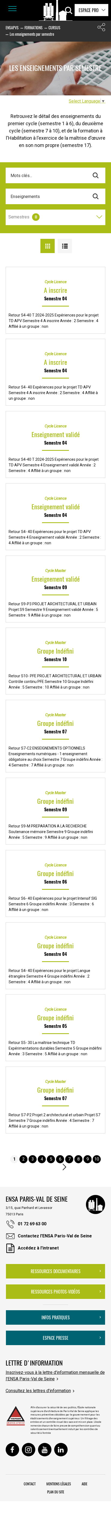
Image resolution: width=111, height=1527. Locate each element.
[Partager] (101, 28)
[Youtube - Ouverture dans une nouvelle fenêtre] (44, 1449)
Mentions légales (58, 1483)
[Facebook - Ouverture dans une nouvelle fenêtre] (12, 1449)
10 (96, 1159)
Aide (84, 1483)
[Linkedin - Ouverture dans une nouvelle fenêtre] (61, 1449)
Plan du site (55, 1491)
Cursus (54, 27)
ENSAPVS (12, 27)
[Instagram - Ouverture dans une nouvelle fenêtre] (28, 1449)
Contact (30, 1483)
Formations (34, 27)
